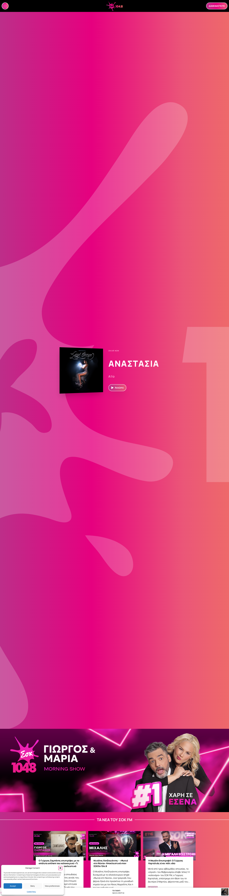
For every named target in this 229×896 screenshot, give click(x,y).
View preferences (52, 886)
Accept (13, 886)
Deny (32, 886)
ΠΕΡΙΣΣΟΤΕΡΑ (153, 886)
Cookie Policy (31, 892)
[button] (60, 868)
